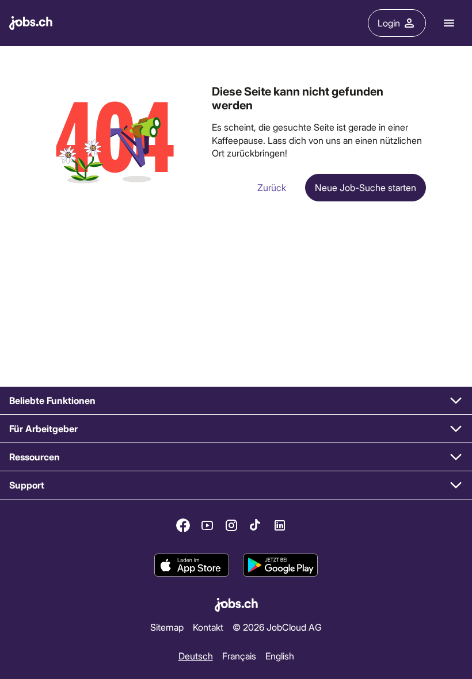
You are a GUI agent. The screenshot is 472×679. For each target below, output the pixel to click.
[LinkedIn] (279, 525)
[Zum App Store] (191, 565)
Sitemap (167, 626)
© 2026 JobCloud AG (277, 626)
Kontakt (208, 626)
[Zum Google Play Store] (280, 565)
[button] (236, 401)
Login (389, 22)
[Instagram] (231, 525)
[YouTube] (207, 525)
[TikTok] (255, 525)
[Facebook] (183, 525)
